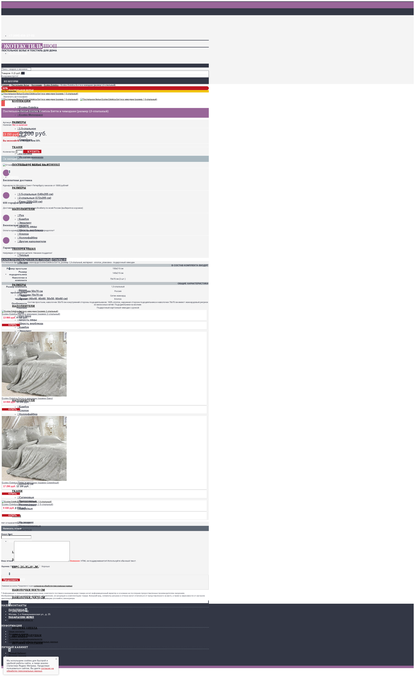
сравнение (26, 159)
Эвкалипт (25, 222)
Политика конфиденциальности (25, 639)
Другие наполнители (32, 241)
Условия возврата (18, 636)
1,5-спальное (27, 128)
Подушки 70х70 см (31, 295)
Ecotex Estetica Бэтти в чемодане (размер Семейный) (30, 482)
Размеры (19, 187)
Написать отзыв (40, 165)
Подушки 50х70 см (31, 291)
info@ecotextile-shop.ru (21, 620)
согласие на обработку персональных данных (30, 669)
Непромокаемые (30, 526)
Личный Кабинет (17, 653)
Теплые (24, 255)
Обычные (25, 529)
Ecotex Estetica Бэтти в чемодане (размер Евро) (27, 398)
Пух (21, 215)
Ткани (17, 147)
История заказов (17, 656)
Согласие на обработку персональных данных (33, 641)
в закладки (11, 159)
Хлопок (24, 234)
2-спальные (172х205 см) (35, 198)
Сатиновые (26, 497)
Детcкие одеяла (24, 628)
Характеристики (13, 259)
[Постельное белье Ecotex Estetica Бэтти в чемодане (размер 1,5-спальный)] (39, 93)
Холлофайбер (28, 237)
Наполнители (23, 306)
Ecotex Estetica (28, 107)
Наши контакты (17, 631)
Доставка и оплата (18, 634)
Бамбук (24, 219)
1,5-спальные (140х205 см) (36, 194)
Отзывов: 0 (23, 165)
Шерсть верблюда (31, 323)
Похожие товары (38, 259)
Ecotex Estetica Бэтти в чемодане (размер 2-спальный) (31, 314)
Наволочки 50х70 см (28, 590)
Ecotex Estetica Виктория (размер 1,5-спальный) (27, 504)
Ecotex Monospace (31, 114)
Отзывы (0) (58, 259)
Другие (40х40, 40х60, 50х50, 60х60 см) (43, 298)
